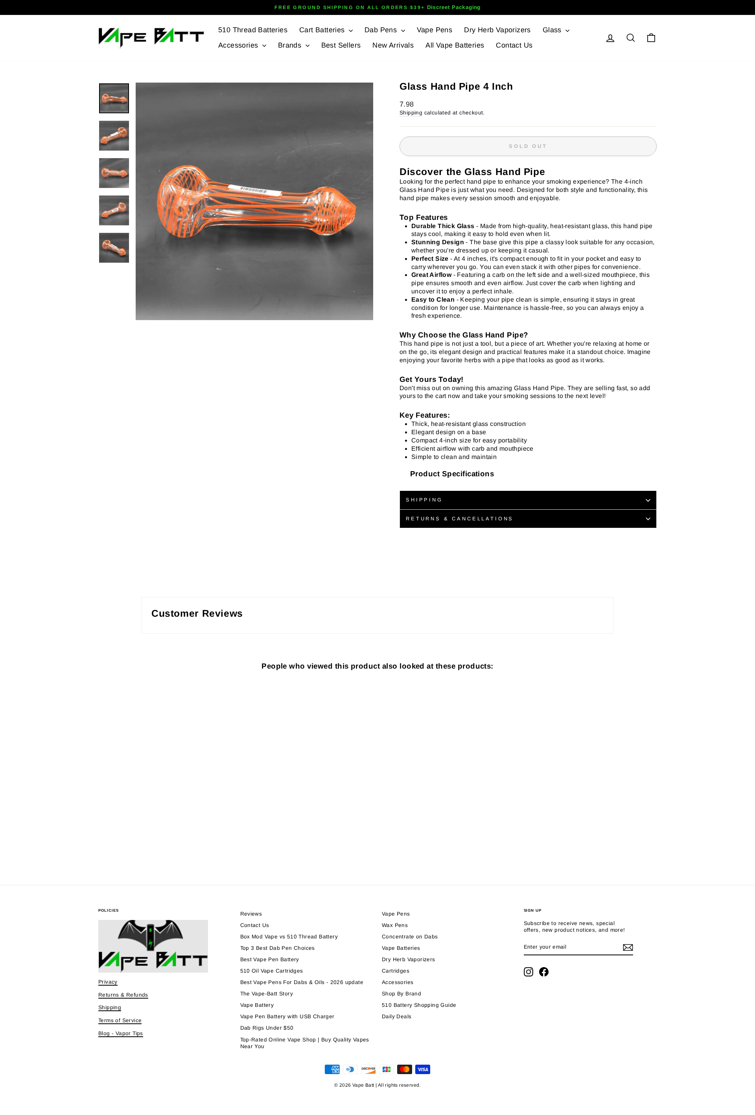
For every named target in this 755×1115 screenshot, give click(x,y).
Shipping (411, 113)
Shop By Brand (401, 994)
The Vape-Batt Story (266, 994)
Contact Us (514, 45)
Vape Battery (257, 1005)
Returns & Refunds (123, 995)
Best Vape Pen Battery (269, 959)
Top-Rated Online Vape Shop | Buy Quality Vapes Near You (304, 1043)
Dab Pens (382, 30)
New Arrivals (393, 45)
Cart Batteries (323, 30)
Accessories (239, 45)
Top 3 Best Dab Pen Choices (277, 948)
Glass (553, 30)
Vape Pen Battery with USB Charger (287, 1016)
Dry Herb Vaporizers (497, 30)
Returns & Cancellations (460, 519)
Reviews (251, 914)
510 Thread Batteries (252, 30)
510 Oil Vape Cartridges (271, 971)
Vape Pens (435, 30)
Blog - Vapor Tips (120, 1033)
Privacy (108, 982)
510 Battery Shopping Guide (419, 1005)
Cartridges (395, 971)
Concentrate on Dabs (410, 937)
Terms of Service (120, 1020)
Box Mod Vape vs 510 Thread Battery (289, 937)
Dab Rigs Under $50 (267, 1028)
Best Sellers (341, 45)
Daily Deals (396, 1016)
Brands (291, 45)
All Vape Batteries (454, 45)
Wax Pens (395, 925)
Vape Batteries (401, 948)
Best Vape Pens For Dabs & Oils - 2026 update (302, 982)
